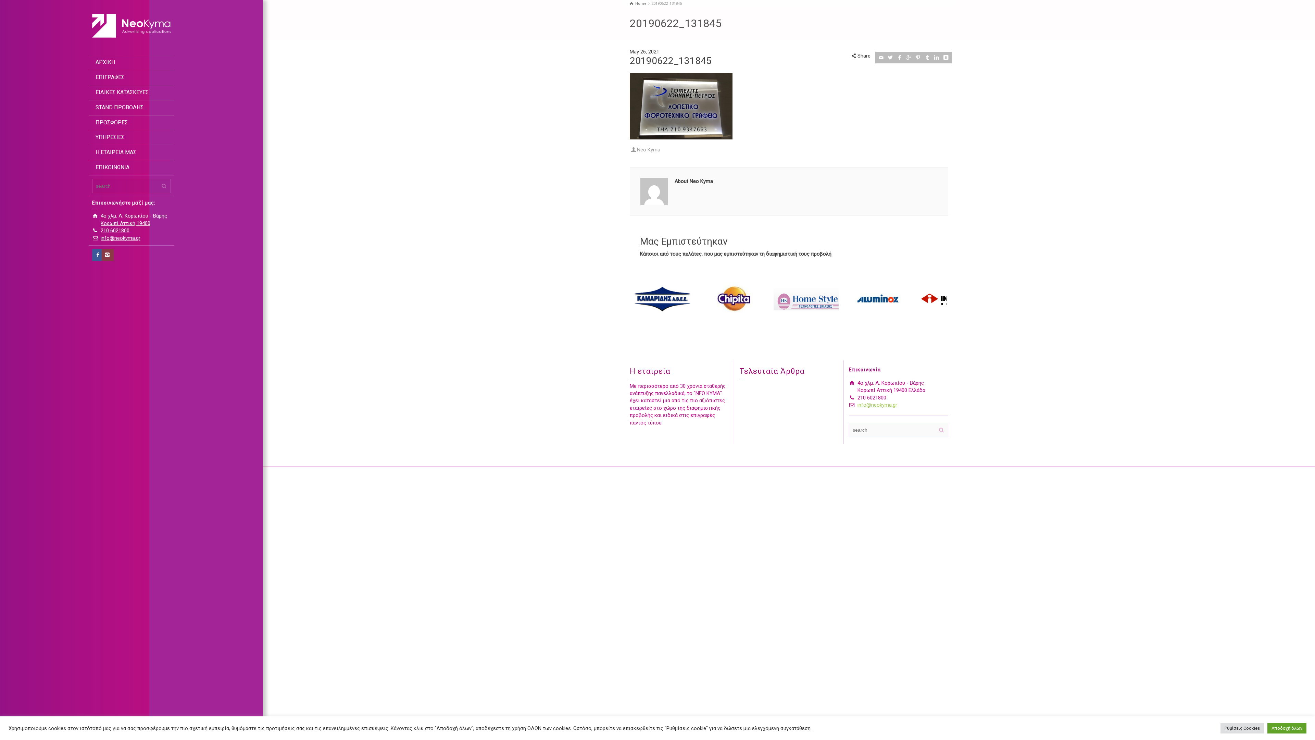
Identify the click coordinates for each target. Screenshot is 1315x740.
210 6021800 (115, 230)
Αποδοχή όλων (1287, 728)
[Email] (881, 57)
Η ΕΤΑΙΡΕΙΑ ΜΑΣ (116, 152)
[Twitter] (891, 57)
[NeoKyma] (131, 25)
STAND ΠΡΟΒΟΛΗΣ (119, 107)
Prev (638, 298)
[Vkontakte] (946, 57)
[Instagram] (108, 255)
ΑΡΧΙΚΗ (105, 62)
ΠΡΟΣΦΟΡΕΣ (112, 122)
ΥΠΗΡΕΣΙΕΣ (110, 137)
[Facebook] (98, 255)
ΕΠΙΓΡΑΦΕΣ (110, 77)
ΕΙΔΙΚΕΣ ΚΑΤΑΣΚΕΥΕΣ (122, 92)
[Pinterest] (918, 57)
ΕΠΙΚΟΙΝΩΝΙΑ (112, 167)
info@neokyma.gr (120, 238)
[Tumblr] (928, 57)
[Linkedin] (937, 57)
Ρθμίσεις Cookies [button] (1242, 728)
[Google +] (909, 57)
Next (939, 298)
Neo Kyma (648, 150)
